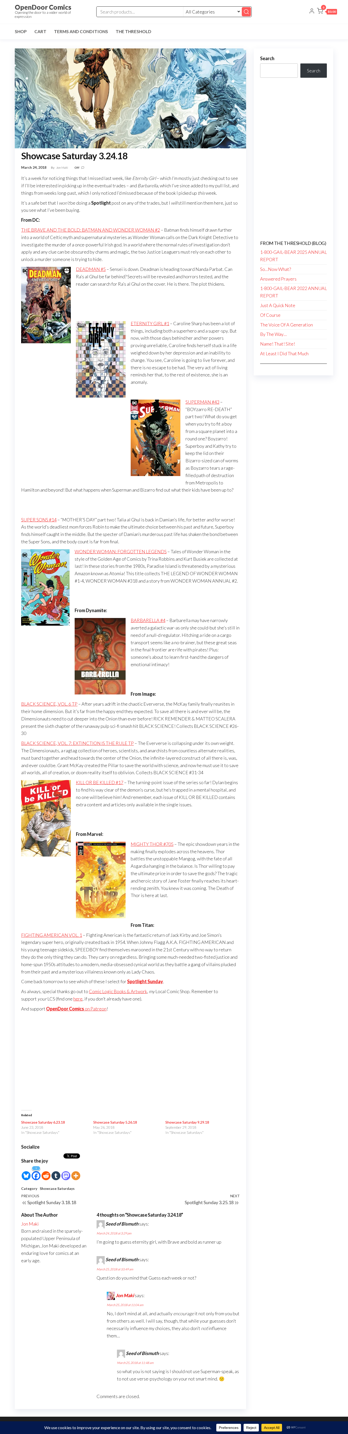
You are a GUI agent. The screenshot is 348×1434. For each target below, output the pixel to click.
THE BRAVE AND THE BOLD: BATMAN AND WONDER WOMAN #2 (90, 230)
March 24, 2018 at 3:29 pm (114, 1233)
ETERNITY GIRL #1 (150, 323)
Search (267, 58)
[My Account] (312, 11)
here (78, 999)
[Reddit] (46, 1172)
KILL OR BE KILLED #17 (99, 782)
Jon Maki (62, 167)
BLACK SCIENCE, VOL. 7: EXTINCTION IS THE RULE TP (77, 743)
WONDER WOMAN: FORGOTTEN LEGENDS (121, 551)
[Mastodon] (65, 1172)
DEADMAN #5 (91, 269)
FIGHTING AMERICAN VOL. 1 (51, 935)
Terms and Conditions (81, 31)
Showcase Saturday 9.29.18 (187, 1122)
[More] (75, 1172)
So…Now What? (275, 269)
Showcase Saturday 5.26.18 (115, 1122)
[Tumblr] (55, 1172)
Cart (40, 31)
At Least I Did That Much (284, 353)
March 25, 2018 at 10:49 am (115, 1269)
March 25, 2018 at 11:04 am (125, 1305)
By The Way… (273, 334)
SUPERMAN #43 (202, 402)
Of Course (270, 315)
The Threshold (133, 31)
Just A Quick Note (277, 305)
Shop (21, 31)
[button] (327, 12)
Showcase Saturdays (57, 1188)
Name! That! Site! (277, 344)
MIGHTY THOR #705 (152, 844)
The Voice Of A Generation (286, 324)
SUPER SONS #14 (39, 519)
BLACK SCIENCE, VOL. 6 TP (49, 704)
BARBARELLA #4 (148, 620)
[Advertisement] (130, 1065)
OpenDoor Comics (43, 7)
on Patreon (76, 1008)
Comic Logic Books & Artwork (118, 991)
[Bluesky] (26, 1172)
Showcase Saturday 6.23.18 (43, 1122)
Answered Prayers (278, 279)
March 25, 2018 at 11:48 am (135, 1363)
